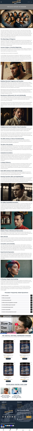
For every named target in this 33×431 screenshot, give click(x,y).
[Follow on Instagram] (7, 416)
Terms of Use (19, 407)
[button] (6, 357)
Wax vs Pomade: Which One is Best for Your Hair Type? (5, 396)
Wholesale (3, 405)
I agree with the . (24, 419)
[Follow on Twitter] (5, 416)
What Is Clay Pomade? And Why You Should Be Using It (16, 397)
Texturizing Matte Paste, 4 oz (24, 377)
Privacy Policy (19, 404)
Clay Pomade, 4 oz (8, 377)
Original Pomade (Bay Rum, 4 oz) (8, 355)
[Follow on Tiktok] (14, 416)
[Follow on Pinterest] (10, 416)
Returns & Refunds (20, 405)
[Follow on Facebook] (3, 416)
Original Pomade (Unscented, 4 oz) (25, 355)
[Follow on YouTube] (12, 416)
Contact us (3, 407)
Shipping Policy (4, 404)
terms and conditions (27, 419)
